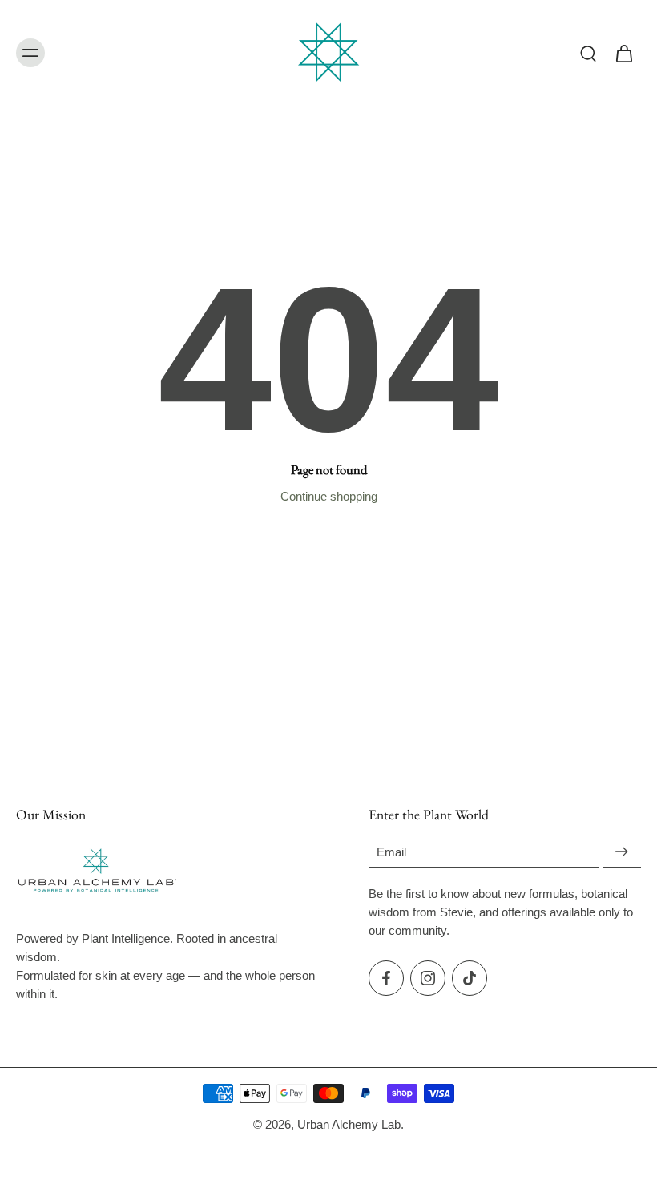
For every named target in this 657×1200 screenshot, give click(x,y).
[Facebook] (386, 978)
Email (391, 852)
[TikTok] (469, 978)
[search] (588, 53)
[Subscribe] (622, 852)
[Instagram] (427, 978)
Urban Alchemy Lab (349, 1124)
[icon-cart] (623, 53)
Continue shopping (328, 496)
